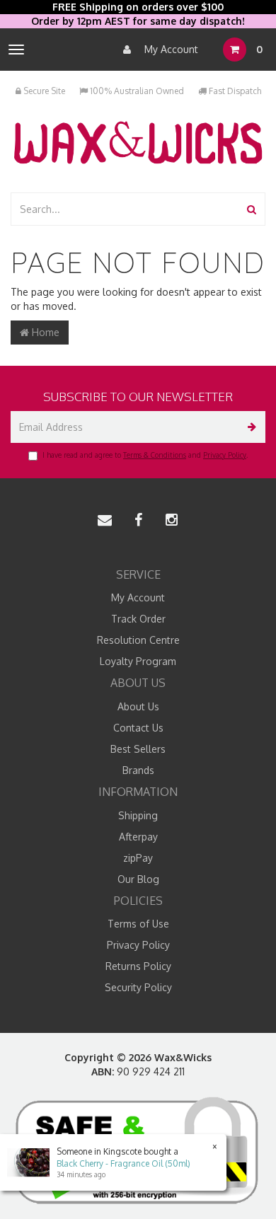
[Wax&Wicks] (138, 142)
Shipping (138, 815)
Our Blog (138, 879)
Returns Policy (138, 966)
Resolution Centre (138, 640)
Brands (138, 770)
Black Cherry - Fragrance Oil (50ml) (123, 1163)
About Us (138, 706)
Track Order (138, 619)
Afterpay (138, 837)
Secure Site (43, 91)
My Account (170, 49)
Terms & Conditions (154, 455)
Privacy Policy (224, 455)
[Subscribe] (249, 427)
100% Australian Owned (136, 91)
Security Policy (138, 987)
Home (44, 332)
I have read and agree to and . (145, 455)
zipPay (138, 858)
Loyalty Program (138, 661)
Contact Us (138, 728)
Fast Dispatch (234, 91)
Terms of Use (138, 924)
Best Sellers (138, 749)
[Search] (251, 209)
